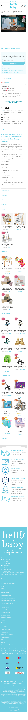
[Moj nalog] (22, 6)
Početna (3, 11)
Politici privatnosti (17, 72)
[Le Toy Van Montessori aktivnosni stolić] (7, 261)
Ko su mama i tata (5, 581)
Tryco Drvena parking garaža (20, 411)
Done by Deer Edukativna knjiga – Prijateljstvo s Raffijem (20, 289)
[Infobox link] (13, 452)
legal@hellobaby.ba (13, 710)
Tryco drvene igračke (16, 123)
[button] (2, 30)
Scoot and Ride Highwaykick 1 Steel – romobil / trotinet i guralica (7, 332)
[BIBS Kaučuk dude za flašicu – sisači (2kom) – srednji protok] (20, 341)
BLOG (2, 588)
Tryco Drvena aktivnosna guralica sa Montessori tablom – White (20, 228)
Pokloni (9, 11)
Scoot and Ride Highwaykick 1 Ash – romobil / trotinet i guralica (20, 332)
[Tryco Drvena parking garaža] (20, 404)
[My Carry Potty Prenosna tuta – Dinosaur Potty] (7, 359)
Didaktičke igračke (11, 119)
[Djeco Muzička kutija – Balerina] (20, 423)
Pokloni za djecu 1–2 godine (8, 13)
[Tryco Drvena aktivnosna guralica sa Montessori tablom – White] (20, 219)
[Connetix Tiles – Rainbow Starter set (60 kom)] (20, 385)
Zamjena (3, 622)
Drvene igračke (20, 119)
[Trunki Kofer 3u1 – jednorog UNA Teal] (7, 423)
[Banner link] (13, 540)
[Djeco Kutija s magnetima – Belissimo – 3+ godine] (20, 261)
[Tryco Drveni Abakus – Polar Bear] (7, 237)
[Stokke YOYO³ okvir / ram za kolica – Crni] (20, 359)
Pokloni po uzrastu (17, 11)
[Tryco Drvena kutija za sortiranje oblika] (7, 219)
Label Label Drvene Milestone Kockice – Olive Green (7, 307)
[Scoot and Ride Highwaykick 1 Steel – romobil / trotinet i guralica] (7, 323)
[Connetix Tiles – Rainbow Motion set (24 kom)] (7, 404)
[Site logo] (13, 5)
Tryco (2, 110)
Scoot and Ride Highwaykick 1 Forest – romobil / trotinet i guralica (7, 350)
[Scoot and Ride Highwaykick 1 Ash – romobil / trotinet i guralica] (20, 323)
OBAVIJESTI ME (13, 63)
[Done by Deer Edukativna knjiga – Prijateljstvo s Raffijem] (20, 281)
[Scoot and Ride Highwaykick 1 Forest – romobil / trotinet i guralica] (7, 341)
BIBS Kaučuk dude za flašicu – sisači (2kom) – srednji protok (20, 350)
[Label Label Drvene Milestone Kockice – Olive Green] (7, 299)
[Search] (20, 1)
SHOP (2, 586)
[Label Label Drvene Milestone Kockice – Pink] (7, 281)
